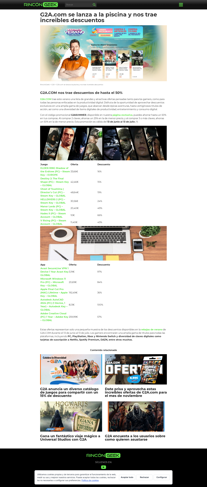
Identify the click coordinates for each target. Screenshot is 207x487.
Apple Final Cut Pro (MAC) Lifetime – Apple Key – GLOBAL (54, 292)
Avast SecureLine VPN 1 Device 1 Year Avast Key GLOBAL (54, 271)
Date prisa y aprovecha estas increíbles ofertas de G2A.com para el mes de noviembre (136, 392)
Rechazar (144, 477)
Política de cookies (90, 480)
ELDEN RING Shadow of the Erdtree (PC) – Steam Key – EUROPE (55, 171)
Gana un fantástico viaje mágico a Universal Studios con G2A (70, 437)
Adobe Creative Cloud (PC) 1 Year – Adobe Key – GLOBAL (54, 317)
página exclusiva (123, 115)
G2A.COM (45, 99)
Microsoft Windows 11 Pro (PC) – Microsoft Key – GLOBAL (53, 282)
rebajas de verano (151, 329)
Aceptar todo (127, 477)
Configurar (161, 477)
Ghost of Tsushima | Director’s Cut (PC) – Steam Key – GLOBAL (53, 192)
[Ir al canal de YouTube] (103, 469)
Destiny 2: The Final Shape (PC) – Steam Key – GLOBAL (54, 182)
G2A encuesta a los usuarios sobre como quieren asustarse (135, 437)
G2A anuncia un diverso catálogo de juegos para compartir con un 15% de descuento (69, 392)
